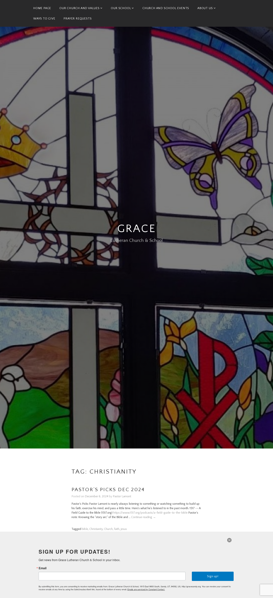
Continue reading (143, 517)
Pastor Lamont (122, 496)
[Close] (229, 540)
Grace (136, 229)
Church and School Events (165, 8)
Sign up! (212, 576)
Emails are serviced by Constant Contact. (146, 589)
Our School (121, 8)
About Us (205, 8)
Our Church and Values (79, 8)
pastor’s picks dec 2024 (108, 489)
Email (42, 568)
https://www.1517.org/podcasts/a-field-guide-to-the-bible (150, 512)
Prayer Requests (78, 18)
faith (116, 529)
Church (108, 529)
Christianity (96, 529)
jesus (124, 529)
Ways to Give (44, 18)
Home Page (42, 8)
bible (85, 529)
